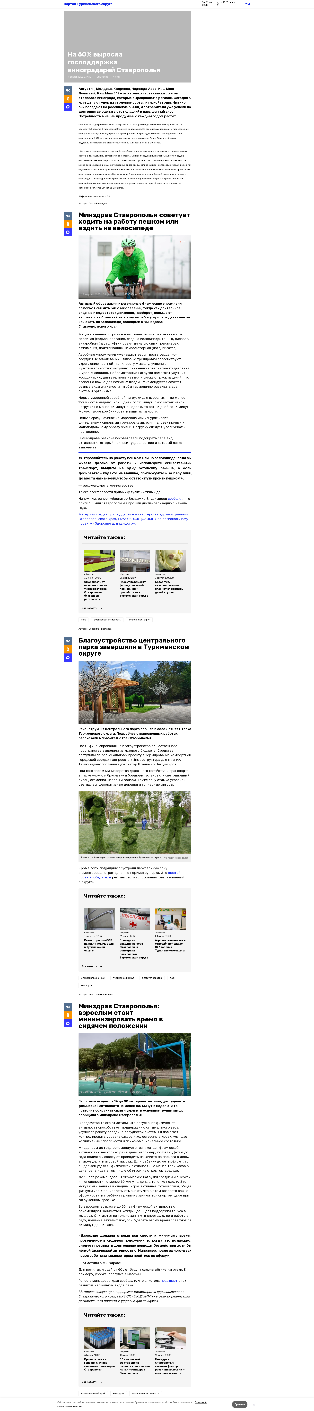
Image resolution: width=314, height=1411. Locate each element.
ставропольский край (93, 978)
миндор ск (86, 985)
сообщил (175, 499)
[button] (134, 267)
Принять (240, 1404)
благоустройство (152, 978)
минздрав (118, 1393)
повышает (169, 1281)
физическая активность (107, 619)
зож (83, 619)
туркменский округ (139, 619)
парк (172, 978)
